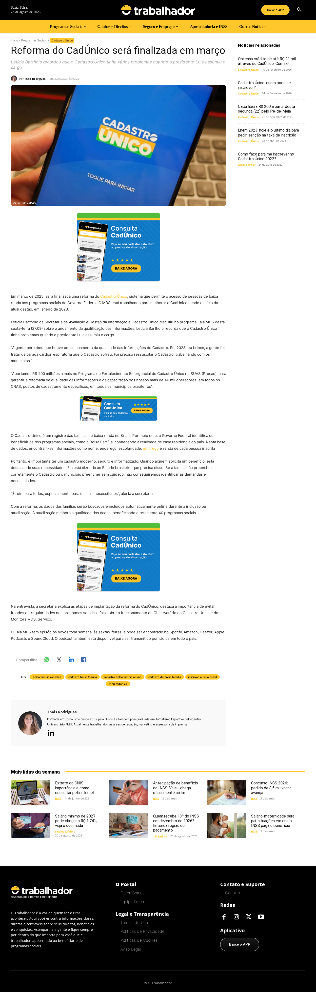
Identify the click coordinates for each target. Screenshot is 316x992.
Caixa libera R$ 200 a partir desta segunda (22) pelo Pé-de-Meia (266, 109)
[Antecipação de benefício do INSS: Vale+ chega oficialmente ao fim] (128, 792)
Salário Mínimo (65, 831)
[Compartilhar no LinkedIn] (71, 660)
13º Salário (160, 836)
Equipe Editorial (134, 901)
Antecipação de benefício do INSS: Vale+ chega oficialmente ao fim (175, 788)
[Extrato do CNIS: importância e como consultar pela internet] (30, 792)
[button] (299, 10)
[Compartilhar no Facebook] (84, 660)
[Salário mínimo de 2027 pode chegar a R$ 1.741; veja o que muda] (30, 825)
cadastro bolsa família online (122, 677)
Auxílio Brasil (246, 165)
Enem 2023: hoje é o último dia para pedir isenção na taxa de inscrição (268, 132)
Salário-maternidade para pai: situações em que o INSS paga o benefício (272, 821)
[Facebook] (224, 917)
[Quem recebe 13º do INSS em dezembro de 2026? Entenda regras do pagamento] (128, 825)
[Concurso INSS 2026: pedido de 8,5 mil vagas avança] (226, 792)
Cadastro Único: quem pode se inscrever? (264, 85)
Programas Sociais (34, 40)
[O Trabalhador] (158, 10)
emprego (151, 448)
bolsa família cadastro (47, 677)
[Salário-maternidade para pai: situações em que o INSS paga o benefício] (226, 825)
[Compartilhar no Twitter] (59, 660)
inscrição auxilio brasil (202, 677)
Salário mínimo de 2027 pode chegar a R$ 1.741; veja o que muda (76, 821)
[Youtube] (261, 917)
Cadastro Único (62, 40)
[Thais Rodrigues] (15, 79)
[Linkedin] (51, 733)
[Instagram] (236, 917)
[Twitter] (248, 917)
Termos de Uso (134, 922)
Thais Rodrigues (34, 78)
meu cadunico (118, 684)
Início (14, 40)
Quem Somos (132, 892)
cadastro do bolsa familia (164, 677)
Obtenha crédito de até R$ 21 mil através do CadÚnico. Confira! (267, 61)
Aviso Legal (130, 949)
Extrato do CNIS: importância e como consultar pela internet (75, 788)
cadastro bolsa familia (82, 677)
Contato (232, 892)
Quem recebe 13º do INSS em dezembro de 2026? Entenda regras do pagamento (176, 823)
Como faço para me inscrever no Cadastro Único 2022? (266, 156)
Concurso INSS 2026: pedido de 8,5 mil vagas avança (271, 788)
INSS (58, 798)
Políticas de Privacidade (142, 931)
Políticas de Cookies (139, 940)
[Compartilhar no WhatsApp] (47, 660)
